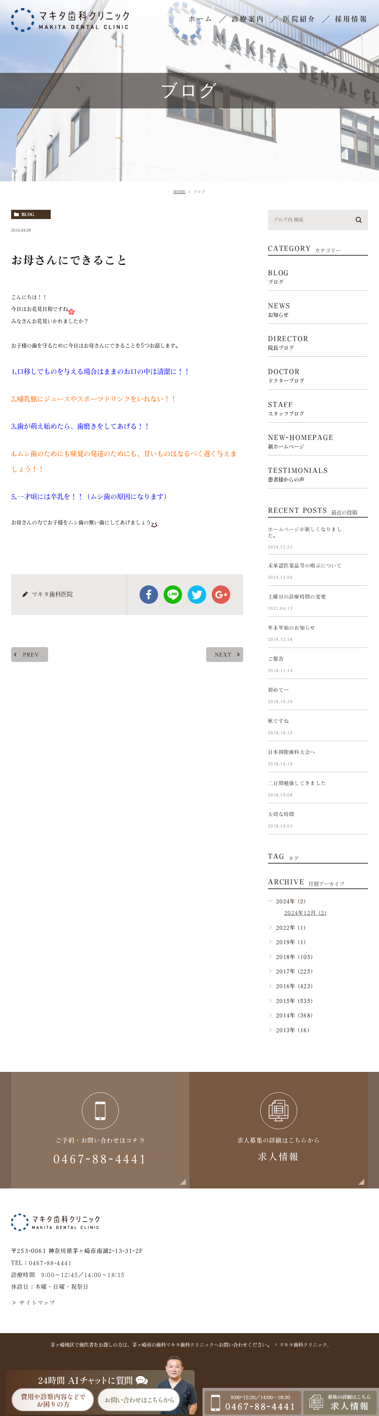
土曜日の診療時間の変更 (297, 597)
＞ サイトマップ (33, 1303)
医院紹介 (299, 19)
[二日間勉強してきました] (359, 789)
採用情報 (351, 19)
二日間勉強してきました (297, 783)
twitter (197, 594)
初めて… (278, 690)
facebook (149, 594)
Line (173, 594)
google (221, 594)
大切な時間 (281, 814)
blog (27, 214)
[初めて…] (359, 696)
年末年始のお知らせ (292, 628)
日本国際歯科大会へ (292, 752)
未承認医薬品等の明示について (305, 566)
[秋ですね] (359, 727)
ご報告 (276, 659)
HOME (180, 192)
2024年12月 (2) (305, 912)
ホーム (200, 19)
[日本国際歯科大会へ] (359, 758)
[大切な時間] (359, 820)
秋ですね (278, 721)
